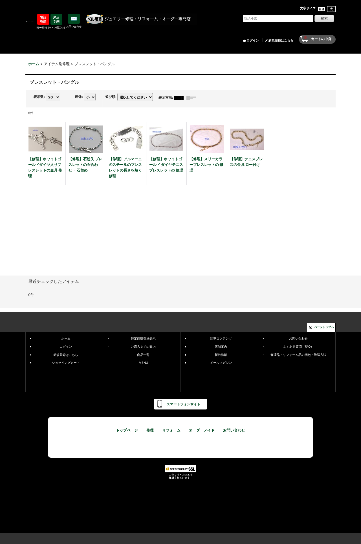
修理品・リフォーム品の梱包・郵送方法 (298, 355)
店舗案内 (221, 347)
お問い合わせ (298, 338)
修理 (150, 430)
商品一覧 (143, 355)
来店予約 (56, 19)
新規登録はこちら (280, 40)
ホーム (66, 338)
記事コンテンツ (221, 338)
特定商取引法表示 (143, 338)
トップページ (127, 430)
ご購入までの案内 (143, 347)
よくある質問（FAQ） (298, 347)
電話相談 (43, 19)
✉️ (74, 18)
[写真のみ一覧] (180, 97)
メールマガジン (221, 363)
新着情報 (221, 355)
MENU (143, 363)
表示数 (39, 97)
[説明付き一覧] (192, 97)
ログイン (252, 40)
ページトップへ (324, 327)
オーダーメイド (202, 430)
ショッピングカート (66, 363)
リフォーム (171, 430)
